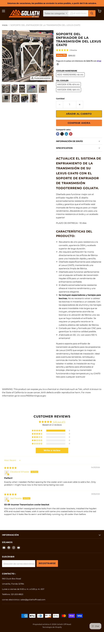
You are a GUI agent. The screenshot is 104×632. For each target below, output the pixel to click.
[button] (37, 431)
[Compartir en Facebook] (57, 134)
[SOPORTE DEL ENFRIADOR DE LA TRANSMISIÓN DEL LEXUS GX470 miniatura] (32, 88)
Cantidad (60, 99)
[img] (10, 468)
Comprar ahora (79, 123)
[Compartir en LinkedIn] (66, 134)
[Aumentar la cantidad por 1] (79, 104)
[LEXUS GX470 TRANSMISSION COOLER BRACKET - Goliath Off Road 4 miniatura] (22, 88)
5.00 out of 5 (59, 422)
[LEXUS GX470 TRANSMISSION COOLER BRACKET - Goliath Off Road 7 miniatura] (42, 88)
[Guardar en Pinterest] (70, 134)
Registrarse (47, 563)
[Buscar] (91, 13)
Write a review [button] (52, 450)
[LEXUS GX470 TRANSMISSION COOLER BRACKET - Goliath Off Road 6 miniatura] (6, 98)
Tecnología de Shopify (52, 627)
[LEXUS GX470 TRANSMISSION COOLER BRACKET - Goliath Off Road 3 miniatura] (14, 88)
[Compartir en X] (62, 134)
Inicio (4, 25)
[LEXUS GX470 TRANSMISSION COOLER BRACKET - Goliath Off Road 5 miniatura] (33, 98)
